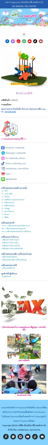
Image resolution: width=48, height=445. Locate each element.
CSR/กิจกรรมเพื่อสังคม (23, 412)
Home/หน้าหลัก (8, 407)
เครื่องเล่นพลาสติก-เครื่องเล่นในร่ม (14, 260)
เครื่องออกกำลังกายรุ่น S (10, 240)
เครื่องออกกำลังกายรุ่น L (10, 243)
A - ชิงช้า (5, 191)
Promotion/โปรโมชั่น (26, 407)
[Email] (41, 41)
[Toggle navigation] (24, 34)
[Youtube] (30, 41)
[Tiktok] (35, 41)
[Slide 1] (22, 25)
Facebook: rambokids (14, 147)
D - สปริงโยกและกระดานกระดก (13, 200)
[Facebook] (7, 41)
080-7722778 (30, 6)
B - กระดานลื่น (7, 194)
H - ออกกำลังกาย (8, 211)
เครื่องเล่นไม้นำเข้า (8, 268)
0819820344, (11, 168)
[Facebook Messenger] (13, 41)
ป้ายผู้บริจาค (6, 276)
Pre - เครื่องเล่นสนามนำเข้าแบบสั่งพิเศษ (16, 231)
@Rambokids (11, 179)
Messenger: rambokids (15, 153)
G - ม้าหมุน (6, 208)
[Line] (24, 41)
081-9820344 (17, 6)
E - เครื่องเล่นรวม (8, 202)
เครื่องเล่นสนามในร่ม (9, 257)
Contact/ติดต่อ (28, 421)
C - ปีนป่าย (6, 197)
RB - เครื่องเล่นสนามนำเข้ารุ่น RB (13, 228)
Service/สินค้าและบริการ (23, 416)
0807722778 (23, 168)
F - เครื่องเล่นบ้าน (8, 205)
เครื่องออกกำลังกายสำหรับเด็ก (12, 248)
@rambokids (10, 111)
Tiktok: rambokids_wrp (15, 163)
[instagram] (18, 41)
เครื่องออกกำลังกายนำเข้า (11, 246)
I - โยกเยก (5, 214)
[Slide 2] (26, 25)
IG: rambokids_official (15, 158)
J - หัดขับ (5, 217)
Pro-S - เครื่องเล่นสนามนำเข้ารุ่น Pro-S (16, 226)
